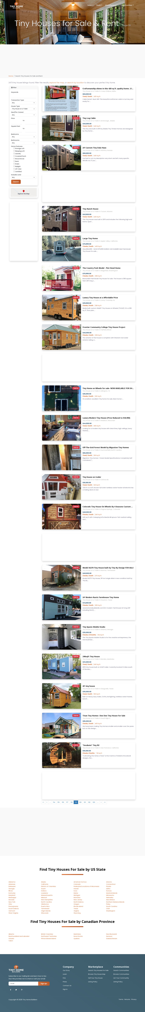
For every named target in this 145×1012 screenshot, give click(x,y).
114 (54, 802)
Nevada (11, 900)
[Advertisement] (72, 60)
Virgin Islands (46, 911)
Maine (76, 893)
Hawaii (76, 889)
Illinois (11, 891)
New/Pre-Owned (17, 112)
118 (71, 802)
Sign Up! (44, 984)
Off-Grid (18, 169)
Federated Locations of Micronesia (86, 886)
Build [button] (98, 5)
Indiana (43, 891)
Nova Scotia (78, 936)
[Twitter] (16, 990)
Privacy (133, 999)
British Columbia (47, 934)
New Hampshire (47, 900)
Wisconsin (44, 913)
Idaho (108, 889)
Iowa (75, 891)
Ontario (11, 938)
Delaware (12, 886)
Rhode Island (78, 906)
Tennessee (45, 908)
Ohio (10, 904)
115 (58, 802)
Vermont (12, 911)
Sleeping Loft (20, 151)
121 (85, 802)
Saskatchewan (111, 938)
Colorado (77, 884)
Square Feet (15, 126)
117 (67, 802)
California (44, 884)
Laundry (18, 154)
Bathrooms (15, 140)
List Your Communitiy (121, 978)
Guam (43, 889)
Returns (127, 999)
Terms (121, 999)
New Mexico (110, 900)
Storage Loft (19, 148)
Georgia (11, 889)
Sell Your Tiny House (95, 978)
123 (94, 802)
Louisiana (44, 893)
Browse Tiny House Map (96, 974)
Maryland (12, 895)
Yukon (11, 941)
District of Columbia (48, 886)
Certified (18, 171)
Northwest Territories (49, 936)
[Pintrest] (22, 990)
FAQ (64, 978)
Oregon (76, 904)
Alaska (43, 882)
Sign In (65, 989)
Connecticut (111, 884)
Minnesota (110, 895)
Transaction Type (17, 100)
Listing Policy (92, 982)
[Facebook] (11, 990)
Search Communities (121, 970)
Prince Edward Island (48, 938)
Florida (108, 886)
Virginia (76, 911)
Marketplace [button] (110, 5)
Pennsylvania (13, 906)
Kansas (109, 891)
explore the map (56, 82)
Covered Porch (20, 156)
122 (89, 802)
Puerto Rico (45, 906)
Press (65, 982)
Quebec (77, 938)
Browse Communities (121, 974)
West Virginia (13, 913)
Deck (17, 161)
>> (105, 802)
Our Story (66, 970)
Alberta (11, 934)
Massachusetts (46, 895)
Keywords (14, 92)
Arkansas (12, 884)
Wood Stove (19, 159)
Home (11, 76)
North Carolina (46, 902)
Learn (65, 974)
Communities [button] (126, 5)
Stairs (17, 164)
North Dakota (78, 902)
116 (63, 802)
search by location (75, 82)
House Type (15, 106)
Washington (110, 911)
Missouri (44, 897)
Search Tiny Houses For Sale (98, 970)
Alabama (12, 882)
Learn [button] (89, 5)
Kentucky (12, 893)
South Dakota (14, 908)
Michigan (77, 895)
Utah (108, 908)
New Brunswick (111, 934)
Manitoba (77, 934)
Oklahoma (45, 904)
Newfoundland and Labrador (19, 936)
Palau (108, 904)
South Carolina (111, 906)
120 (80, 802)
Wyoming (77, 913)
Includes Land (16, 175)
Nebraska (109, 897)
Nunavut (109, 936)
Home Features (16, 146)
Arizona (109, 882)
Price (13, 118)
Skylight (18, 166)
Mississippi (12, 897)
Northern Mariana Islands (115, 902)
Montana (77, 897)
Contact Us (67, 985)
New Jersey (78, 900)
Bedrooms (15, 134)
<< (43, 802)
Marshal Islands (111, 893)
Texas (76, 908)
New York (12, 902)
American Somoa (80, 882)
